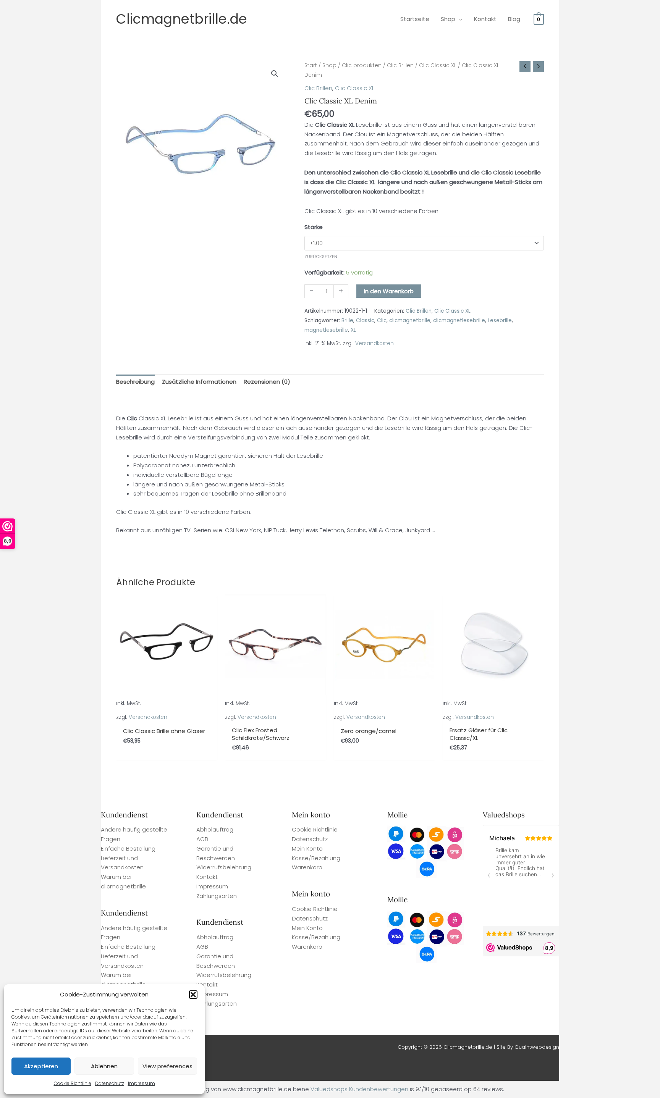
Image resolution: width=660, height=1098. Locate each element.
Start (310, 65)
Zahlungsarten (216, 896)
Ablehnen (104, 1066)
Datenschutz (109, 1083)
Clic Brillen (400, 65)
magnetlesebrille (326, 330)
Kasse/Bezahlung (316, 858)
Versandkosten (374, 343)
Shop (329, 65)
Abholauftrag (214, 829)
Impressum (141, 1083)
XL (353, 330)
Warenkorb (307, 867)
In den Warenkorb (389, 291)
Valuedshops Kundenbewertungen (359, 1089)
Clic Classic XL (437, 65)
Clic (382, 320)
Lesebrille (500, 320)
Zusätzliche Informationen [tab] (199, 382)
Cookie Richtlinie (72, 1083)
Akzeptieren (41, 1066)
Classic (365, 320)
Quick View (167, 715)
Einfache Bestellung (128, 848)
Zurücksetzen (320, 257)
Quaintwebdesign (536, 1047)
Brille (347, 320)
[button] (193, 994)
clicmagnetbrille (409, 320)
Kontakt (207, 877)
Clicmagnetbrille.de (181, 19)
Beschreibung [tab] (135, 382)
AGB (202, 839)
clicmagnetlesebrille (459, 320)
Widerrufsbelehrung (223, 867)
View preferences (167, 1066)
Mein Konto (307, 848)
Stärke (313, 227)
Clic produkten (362, 65)
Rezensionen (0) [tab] (267, 382)
